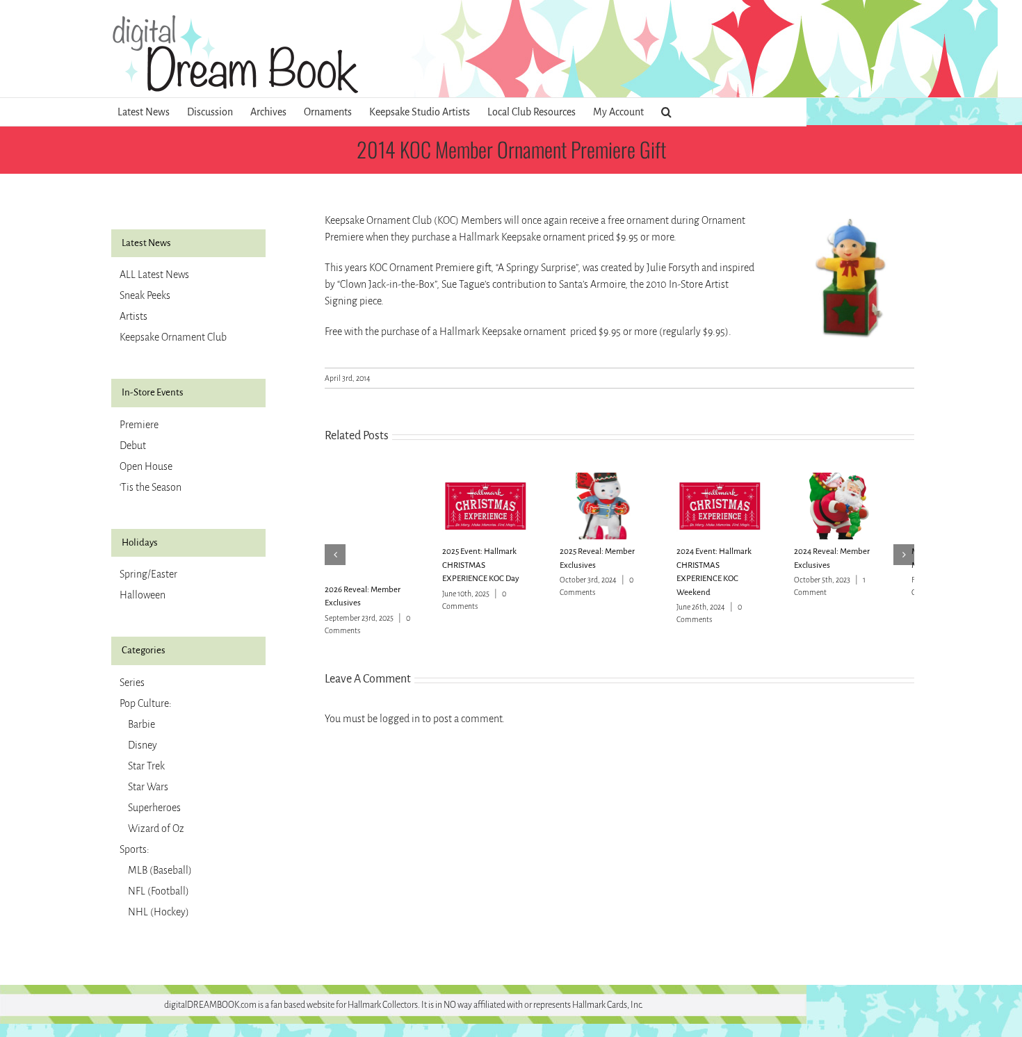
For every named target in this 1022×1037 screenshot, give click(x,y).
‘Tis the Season (150, 487)
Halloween (142, 595)
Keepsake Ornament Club (173, 337)
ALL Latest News (154, 274)
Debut (133, 445)
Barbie (141, 724)
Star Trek (146, 765)
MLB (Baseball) (160, 870)
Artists (133, 316)
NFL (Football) (158, 891)
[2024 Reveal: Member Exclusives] (867, 478)
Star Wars (148, 786)
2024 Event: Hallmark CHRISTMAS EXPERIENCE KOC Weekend (741, 571)
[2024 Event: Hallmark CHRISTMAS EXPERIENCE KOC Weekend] (743, 478)
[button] (666, 112)
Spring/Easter (148, 574)
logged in (400, 718)
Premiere (139, 424)
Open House (146, 466)
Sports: (134, 849)
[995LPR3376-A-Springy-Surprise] (849, 217)
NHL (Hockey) (158, 911)
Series (132, 682)
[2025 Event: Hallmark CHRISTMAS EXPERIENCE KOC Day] (495, 478)
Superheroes (154, 807)
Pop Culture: (146, 703)
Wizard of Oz (156, 828)
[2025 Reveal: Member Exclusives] (619, 478)
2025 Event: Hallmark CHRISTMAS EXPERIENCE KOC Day (493, 571)
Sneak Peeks (145, 295)
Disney (142, 745)
